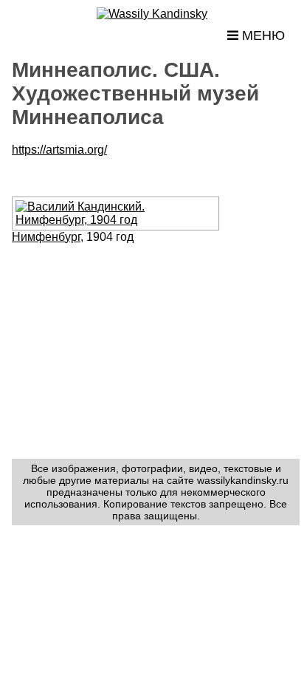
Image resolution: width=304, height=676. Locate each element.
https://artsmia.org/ (59, 149)
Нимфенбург (46, 237)
